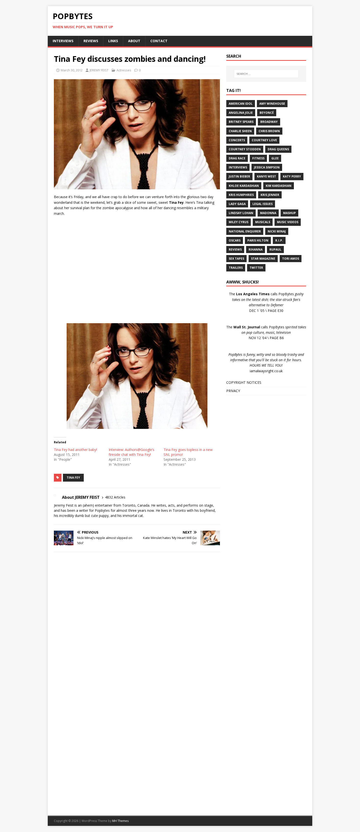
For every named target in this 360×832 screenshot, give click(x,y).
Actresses (124, 70)
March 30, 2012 (72, 70)
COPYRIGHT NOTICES (243, 382)
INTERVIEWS (63, 40)
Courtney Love (264, 140)
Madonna (268, 213)
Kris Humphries (241, 195)
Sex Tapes (236, 258)
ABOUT (134, 40)
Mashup (289, 213)
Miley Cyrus (238, 222)
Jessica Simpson (267, 167)
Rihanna (256, 249)
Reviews (235, 249)
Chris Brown (269, 131)
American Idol (240, 104)
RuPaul (275, 249)
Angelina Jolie (241, 113)
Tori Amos (290, 258)
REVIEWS (91, 40)
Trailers (236, 268)
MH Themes (120, 821)
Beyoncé (267, 113)
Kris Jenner (270, 195)
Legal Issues (262, 204)
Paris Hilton (257, 240)
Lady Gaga (237, 204)
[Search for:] (266, 74)
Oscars (234, 240)
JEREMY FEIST (99, 70)
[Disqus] (137, 619)
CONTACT (159, 40)
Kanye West (266, 176)
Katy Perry (292, 176)
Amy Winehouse (272, 104)
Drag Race (237, 158)
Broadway (269, 122)
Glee (275, 158)
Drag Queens (278, 149)
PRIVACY (233, 390)
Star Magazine (263, 258)
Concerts (237, 140)
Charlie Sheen (240, 131)
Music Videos (287, 222)
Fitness (258, 158)
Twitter (256, 268)
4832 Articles (115, 497)
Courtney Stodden (245, 149)
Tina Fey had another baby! (75, 449)
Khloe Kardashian (244, 186)
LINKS (113, 40)
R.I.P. (279, 240)
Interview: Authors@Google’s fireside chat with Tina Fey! (131, 452)
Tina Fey (73, 477)
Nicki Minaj (277, 231)
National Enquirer (245, 231)
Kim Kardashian (278, 186)
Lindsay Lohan (241, 213)
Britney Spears (241, 122)
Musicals (262, 222)
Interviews (238, 167)
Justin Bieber (239, 176)
